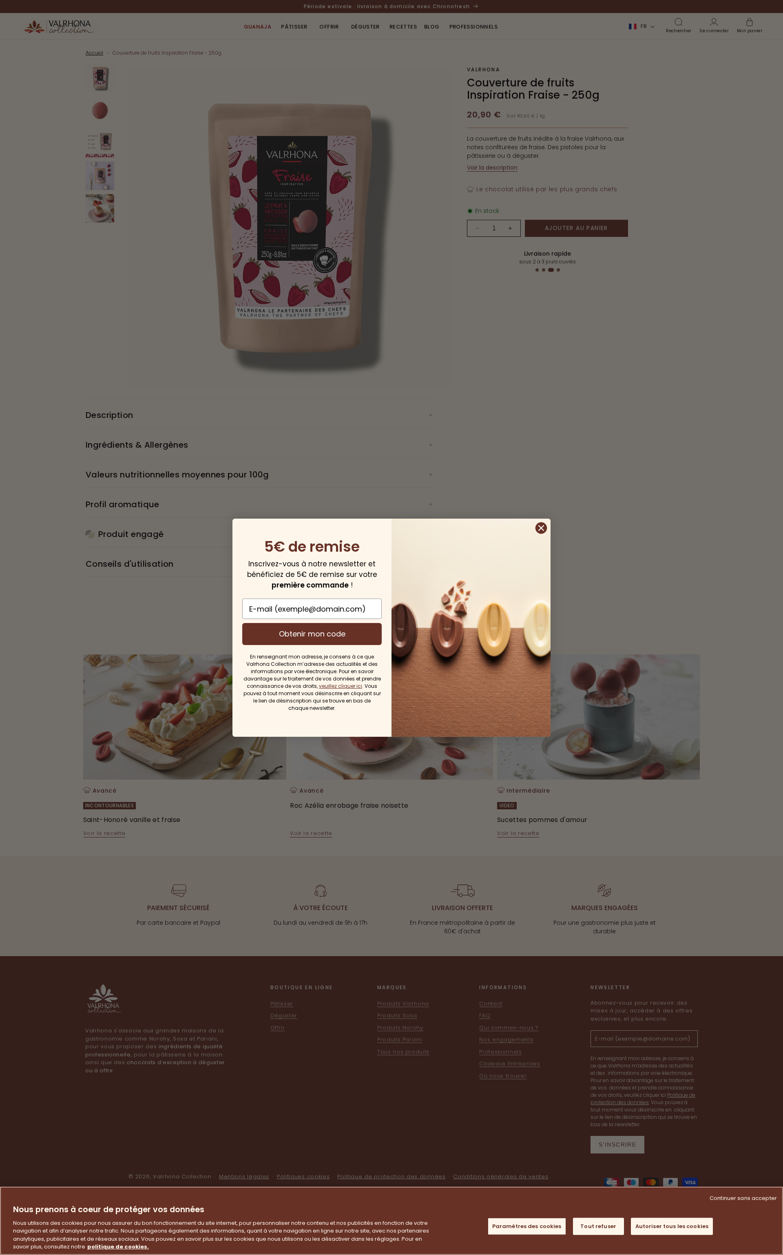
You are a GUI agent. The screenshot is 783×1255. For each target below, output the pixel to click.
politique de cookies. (118, 1247)
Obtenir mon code (312, 634)
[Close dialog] (541, 528)
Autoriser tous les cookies (671, 1226)
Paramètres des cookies (527, 1226)
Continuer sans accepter (743, 1198)
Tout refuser (598, 1226)
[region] (391, 1221)
